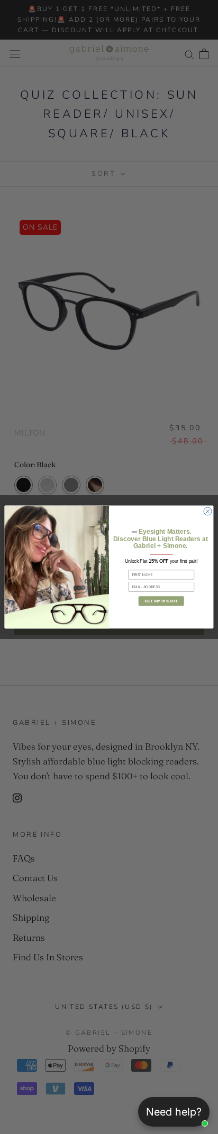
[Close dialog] (208, 511)
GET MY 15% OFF (161, 601)
